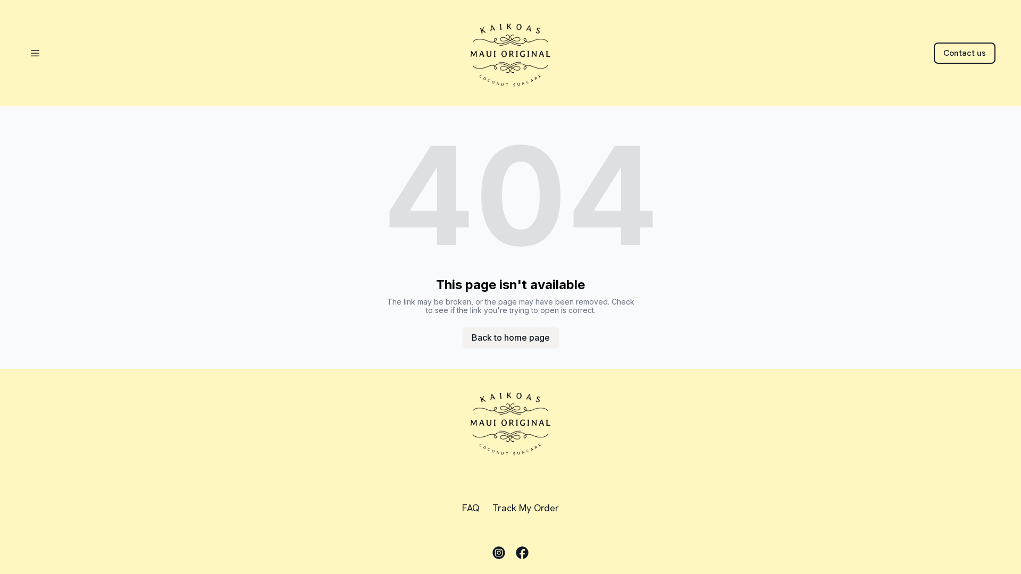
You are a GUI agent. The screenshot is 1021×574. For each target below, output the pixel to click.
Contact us (964, 52)
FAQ (471, 508)
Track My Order (525, 508)
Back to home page (511, 337)
